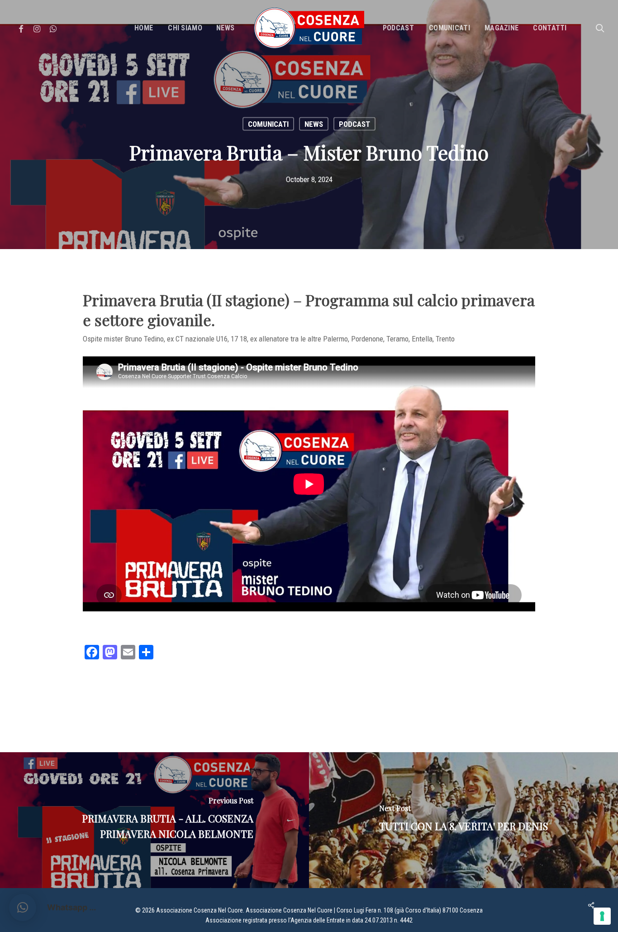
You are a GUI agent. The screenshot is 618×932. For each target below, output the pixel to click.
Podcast (354, 124)
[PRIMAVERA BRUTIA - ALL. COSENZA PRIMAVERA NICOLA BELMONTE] (154, 820)
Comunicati (268, 124)
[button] (22, 907)
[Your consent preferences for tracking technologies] (602, 916)
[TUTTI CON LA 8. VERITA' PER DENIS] (463, 820)
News (313, 124)
